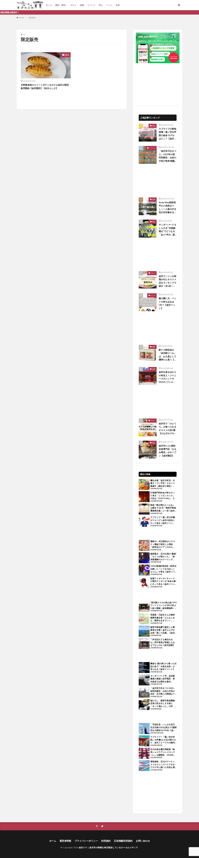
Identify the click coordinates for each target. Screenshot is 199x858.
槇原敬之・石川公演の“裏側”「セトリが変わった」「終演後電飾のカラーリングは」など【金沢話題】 (163, 556)
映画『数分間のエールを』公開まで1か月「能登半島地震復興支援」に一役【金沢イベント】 (163, 508)
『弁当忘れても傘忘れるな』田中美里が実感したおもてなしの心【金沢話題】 (162, 642)
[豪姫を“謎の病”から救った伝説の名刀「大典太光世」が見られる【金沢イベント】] (144, 668)
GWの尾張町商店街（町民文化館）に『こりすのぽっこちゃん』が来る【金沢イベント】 (163, 569)
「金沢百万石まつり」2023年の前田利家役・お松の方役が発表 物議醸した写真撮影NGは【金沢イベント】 (167, 156)
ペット (109, 5)
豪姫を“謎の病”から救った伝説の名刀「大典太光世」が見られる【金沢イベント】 (163, 666)
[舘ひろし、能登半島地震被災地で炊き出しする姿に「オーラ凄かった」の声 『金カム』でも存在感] (144, 705)
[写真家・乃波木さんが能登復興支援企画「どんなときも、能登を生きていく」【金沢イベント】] (144, 619)
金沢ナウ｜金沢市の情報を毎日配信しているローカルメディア (108, 847)
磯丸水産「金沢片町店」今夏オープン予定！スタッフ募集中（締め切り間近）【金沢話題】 (162, 483)
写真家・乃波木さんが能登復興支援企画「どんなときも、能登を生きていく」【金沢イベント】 (162, 617)
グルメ (73, 5)
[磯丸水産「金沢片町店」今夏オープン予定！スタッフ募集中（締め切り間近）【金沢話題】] (144, 485)
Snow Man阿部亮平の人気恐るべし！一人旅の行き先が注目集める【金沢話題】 (167, 207)
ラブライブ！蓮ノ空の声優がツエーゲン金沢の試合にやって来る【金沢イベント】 (162, 520)
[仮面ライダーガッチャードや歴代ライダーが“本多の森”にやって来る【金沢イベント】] (144, 583)
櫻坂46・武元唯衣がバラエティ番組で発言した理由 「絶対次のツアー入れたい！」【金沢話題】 (162, 544)
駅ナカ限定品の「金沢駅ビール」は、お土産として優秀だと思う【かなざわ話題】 (167, 354)
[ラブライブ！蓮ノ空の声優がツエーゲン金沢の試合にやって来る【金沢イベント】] (144, 521)
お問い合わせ (143, 840)
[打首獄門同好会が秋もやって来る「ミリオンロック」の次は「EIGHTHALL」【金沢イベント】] (144, 497)
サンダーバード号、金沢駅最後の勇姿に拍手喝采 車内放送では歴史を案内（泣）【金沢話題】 (162, 679)
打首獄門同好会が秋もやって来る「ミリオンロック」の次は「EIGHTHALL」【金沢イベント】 (163, 495)
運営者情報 (65, 840)
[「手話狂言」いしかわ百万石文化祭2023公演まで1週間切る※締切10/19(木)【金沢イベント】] (144, 729)
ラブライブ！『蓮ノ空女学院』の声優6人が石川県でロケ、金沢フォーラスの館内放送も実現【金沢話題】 (163, 740)
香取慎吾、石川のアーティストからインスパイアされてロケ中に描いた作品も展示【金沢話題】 (162, 764)
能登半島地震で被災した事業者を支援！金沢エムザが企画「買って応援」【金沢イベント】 (162, 630)
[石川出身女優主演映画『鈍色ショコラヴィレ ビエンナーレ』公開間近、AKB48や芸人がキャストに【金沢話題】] (144, 754)
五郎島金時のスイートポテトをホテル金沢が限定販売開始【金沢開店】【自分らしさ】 (45, 86)
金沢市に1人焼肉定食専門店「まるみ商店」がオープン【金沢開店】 (167, 450)
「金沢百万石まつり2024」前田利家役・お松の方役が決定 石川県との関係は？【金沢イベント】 (162, 691)
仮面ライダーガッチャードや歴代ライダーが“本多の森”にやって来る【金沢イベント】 (163, 581)
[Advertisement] (157, 87)
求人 (101, 5)
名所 (118, 5)
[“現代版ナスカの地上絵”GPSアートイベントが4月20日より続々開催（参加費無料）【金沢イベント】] (144, 607)
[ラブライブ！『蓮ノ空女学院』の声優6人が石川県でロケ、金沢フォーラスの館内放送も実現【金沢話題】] (144, 741)
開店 (67, 55)
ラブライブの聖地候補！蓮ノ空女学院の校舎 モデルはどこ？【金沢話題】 (167, 133)
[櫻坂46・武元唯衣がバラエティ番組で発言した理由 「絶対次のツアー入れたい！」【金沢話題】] (144, 546)
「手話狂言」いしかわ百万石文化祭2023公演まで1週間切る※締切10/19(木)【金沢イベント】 (163, 727)
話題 (82, 5)
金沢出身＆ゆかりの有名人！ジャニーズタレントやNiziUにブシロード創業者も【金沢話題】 (167, 377)
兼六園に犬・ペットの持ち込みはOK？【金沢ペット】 (167, 303)
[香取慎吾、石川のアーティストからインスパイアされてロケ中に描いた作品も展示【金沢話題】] (144, 766)
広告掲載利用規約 (123, 840)
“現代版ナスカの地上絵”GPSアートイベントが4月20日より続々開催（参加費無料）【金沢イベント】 (163, 605)
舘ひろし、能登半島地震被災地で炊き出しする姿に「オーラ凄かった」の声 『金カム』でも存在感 (162, 703)
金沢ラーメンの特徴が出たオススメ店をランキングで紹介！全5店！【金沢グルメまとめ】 (167, 281)
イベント (91, 5)
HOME (21, 17)
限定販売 (32, 17)
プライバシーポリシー (86, 840)
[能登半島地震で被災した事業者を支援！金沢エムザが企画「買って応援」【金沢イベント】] (144, 631)
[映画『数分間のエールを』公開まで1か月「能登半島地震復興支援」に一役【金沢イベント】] (144, 509)
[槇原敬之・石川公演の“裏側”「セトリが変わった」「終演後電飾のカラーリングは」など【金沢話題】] (144, 558)
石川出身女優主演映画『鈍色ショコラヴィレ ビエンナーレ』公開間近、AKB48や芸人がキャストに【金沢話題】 (162, 752)
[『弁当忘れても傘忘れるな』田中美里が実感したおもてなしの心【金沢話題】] (144, 644)
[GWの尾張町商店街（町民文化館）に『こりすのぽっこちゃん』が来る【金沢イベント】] (144, 570)
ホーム (49, 5)
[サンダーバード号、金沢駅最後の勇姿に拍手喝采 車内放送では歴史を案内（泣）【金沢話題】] (144, 680)
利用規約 (106, 840)
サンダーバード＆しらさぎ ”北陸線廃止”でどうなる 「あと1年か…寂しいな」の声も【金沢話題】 (168, 229)
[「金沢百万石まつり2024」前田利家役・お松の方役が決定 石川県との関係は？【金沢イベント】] (144, 692)
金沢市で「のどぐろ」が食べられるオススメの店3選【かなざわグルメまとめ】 (167, 428)
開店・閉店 (60, 5)
